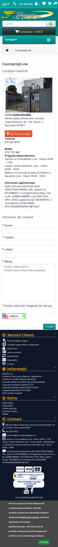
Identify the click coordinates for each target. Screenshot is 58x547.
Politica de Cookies (29, 517)
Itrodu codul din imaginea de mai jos (28, 305)
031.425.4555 (26, 3)
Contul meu (11, 348)
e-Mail (9, 249)
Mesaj (8, 261)
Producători (7, 405)
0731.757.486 (12, 152)
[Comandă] (55, 3)
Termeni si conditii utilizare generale (19, 379)
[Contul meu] (37, 3)
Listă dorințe (12, 356)
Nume (8, 225)
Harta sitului (7, 403)
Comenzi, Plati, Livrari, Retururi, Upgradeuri (22, 376)
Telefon (9, 237)
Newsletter (12, 360)
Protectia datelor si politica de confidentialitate (23, 382)
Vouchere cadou (10, 411)
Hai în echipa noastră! (12, 393)
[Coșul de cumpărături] (49, 3)
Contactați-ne (23, 50)
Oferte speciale (9, 408)
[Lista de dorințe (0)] (44, 3)
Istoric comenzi (14, 352)
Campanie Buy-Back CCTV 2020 (16, 390)
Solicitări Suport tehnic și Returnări (23, 344)
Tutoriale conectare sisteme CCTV (17, 384)
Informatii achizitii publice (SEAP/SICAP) (20, 387)
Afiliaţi (5, 414)
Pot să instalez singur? (17, 340)
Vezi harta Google (19, 134)
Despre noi (7, 373)
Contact (10, 364)
